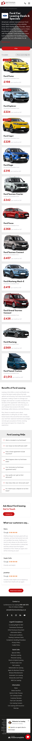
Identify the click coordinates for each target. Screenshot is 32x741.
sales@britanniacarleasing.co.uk (16, 610)
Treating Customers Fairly (16, 637)
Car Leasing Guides (16, 695)
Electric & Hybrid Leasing (16, 660)
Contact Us (8, 514)
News (16, 688)
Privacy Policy (16, 642)
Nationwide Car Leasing (16, 668)
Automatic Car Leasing (16, 675)
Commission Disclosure (16, 627)
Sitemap (16, 708)
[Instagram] (16, 615)
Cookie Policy (16, 645)
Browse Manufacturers (16, 673)
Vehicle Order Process (16, 693)
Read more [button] (6, 41)
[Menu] (29, 3)
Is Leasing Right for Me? (16, 625)
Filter (16, 48)
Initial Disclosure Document (16, 630)
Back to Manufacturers (10, 8)
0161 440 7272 (24, 605)
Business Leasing (16, 655)
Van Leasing (16, 665)
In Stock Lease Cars (16, 663)
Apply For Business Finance (16, 670)
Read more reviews (16, 590)
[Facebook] (7, 615)
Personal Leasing (16, 658)
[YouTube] (24, 615)
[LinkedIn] (20, 615)
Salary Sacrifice (16, 690)
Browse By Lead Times (16, 678)
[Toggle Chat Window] (27, 736)
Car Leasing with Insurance (16, 705)
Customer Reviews (16, 698)
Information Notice (16, 632)
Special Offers (16, 652)
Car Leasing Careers (16, 703)
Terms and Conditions (16, 635)
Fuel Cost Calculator (16, 700)
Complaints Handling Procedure (16, 640)
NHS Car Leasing (16, 680)
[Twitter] (12, 615)
